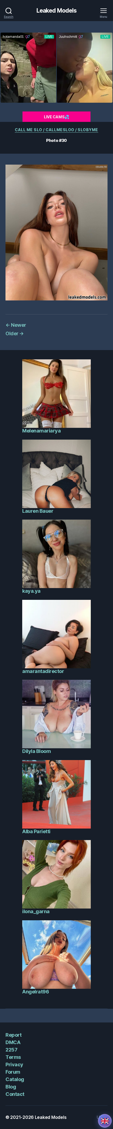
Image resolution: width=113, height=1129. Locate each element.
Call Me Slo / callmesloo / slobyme (56, 129)
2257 (11, 1050)
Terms (13, 1057)
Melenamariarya (41, 431)
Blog (10, 1087)
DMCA (12, 1042)
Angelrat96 (35, 992)
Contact (14, 1094)
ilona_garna (36, 911)
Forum (12, 1072)
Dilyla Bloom (36, 751)
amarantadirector (43, 671)
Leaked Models (56, 10)
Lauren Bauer (37, 511)
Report (13, 1035)
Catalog (14, 1079)
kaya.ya (31, 591)
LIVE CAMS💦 (56, 116)
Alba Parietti (36, 831)
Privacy (14, 1064)
